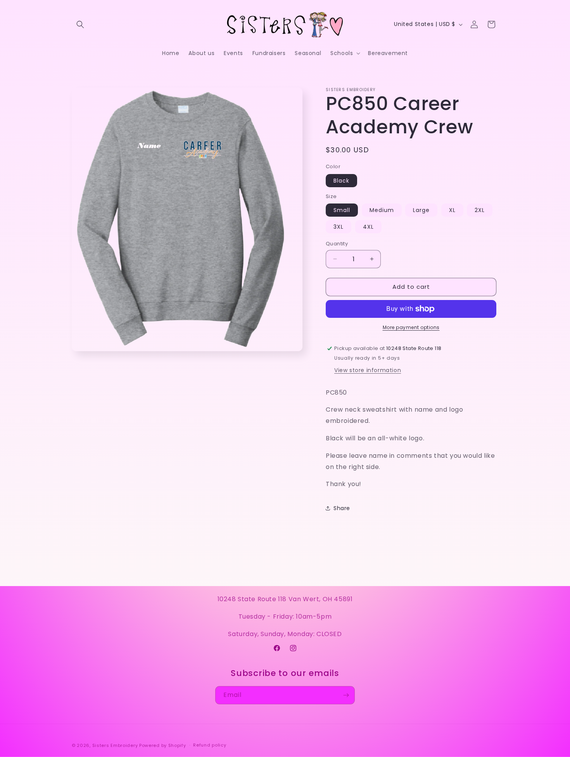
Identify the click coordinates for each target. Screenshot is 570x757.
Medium (382, 210)
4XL (368, 227)
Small (341, 210)
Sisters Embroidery (115, 745)
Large (421, 210)
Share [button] (341, 508)
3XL (338, 227)
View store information (367, 370)
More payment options (411, 327)
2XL (480, 210)
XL (452, 210)
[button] (80, 24)
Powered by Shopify (162, 745)
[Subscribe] (345, 695)
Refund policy (209, 745)
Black (341, 181)
